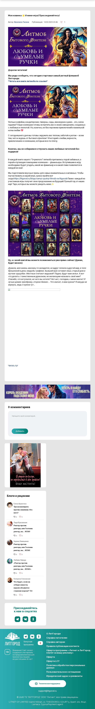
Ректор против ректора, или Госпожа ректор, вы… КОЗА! (23, 529)
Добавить (20, 431)
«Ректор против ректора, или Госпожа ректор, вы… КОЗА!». (23, 566)
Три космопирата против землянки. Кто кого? (23, 510)
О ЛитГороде (53, 633)
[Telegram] (26, 636)
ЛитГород (12, 636)
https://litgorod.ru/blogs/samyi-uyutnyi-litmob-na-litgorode (41, 178)
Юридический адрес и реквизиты (64, 676)
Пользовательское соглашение (63, 672)
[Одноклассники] (39, 636)
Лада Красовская (20, 522)
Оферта (50, 657)
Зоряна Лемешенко (21, 541)
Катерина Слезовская (22, 579)
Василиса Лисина (21, 22)
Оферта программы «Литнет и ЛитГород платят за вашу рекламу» (68, 651)
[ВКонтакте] (32, 636)
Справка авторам (55, 642)
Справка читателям (56, 638)
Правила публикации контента (62, 646)
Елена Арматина (20, 504)
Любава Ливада (20, 560)
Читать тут (13, 365)
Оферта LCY (52, 661)
